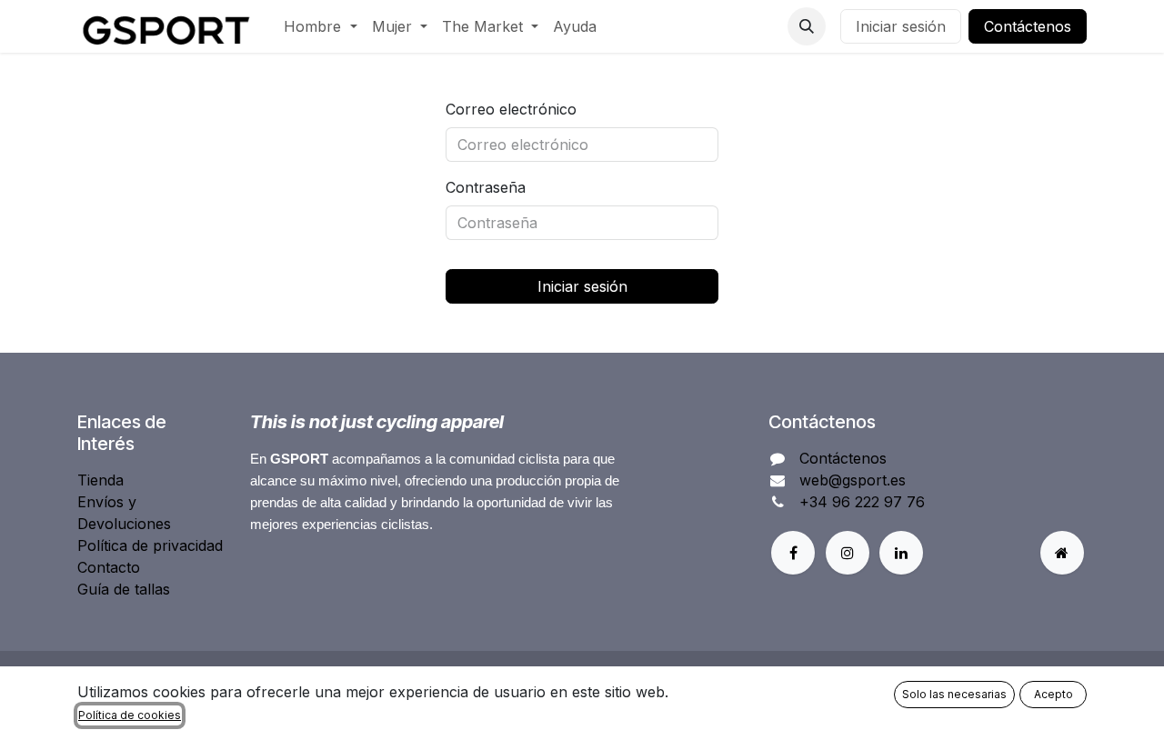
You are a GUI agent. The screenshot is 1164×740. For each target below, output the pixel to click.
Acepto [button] (1053, 694)
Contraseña (486, 187)
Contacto (108, 567)
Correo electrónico (511, 109)
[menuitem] (320, 26)
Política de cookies (129, 715)
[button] (807, 26)
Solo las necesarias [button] (954, 694)
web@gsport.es (852, 480)
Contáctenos (1027, 26)
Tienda (100, 480)
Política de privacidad (150, 545)
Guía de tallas (123, 589)
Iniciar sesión (901, 26)
